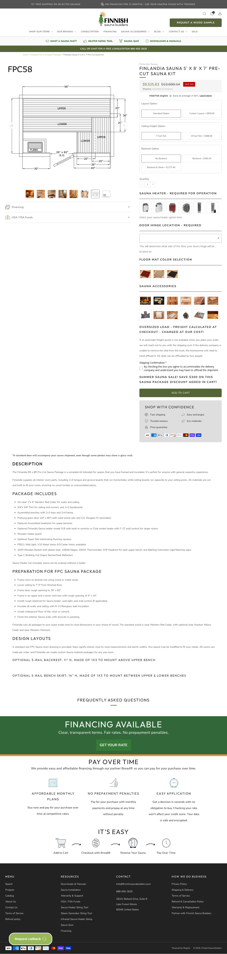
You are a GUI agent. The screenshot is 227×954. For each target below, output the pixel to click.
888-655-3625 (124, 891)
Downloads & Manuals (73, 884)
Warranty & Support (72, 895)
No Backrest (161, 158)
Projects (9, 890)
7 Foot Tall (161, 135)
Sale (195, 31)
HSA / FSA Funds (70, 901)
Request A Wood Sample (196, 22)
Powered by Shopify (181, 948)
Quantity (144, 179)
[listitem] (56, 4)
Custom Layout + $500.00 (201, 113)
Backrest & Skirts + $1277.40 (161, 167)
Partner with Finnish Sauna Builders (191, 913)
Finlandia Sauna (148, 64)
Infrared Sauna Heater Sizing (76, 919)
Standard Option (161, 113)
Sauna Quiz (67, 925)
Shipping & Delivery (182, 890)
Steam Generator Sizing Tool (76, 913)
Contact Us (176, 31)
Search (9, 884)
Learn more (206, 96)
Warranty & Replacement (185, 907)
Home (25, 54)
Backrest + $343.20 (201, 158)
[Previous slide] (12, 125)
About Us (10, 901)
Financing (110, 31)
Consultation (90, 31)
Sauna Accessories (133, 31)
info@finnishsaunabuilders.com (133, 884)
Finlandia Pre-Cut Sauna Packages (45, 54)
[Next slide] (124, 125)
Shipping (147, 88)
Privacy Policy (179, 884)
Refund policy (12, 919)
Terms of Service (14, 913)
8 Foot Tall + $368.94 (201, 135)
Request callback (28, 939)
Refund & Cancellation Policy (188, 901)
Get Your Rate (113, 745)
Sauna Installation (71, 890)
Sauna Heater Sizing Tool (74, 907)
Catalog (9, 895)
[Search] (204, 13)
